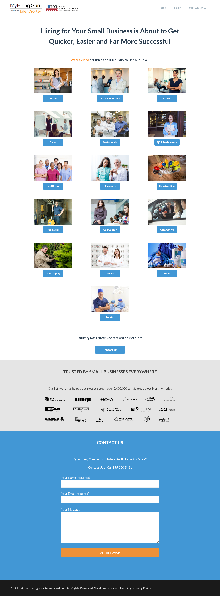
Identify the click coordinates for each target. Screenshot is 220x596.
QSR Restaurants (167, 142)
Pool (167, 273)
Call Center (110, 229)
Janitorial (53, 229)
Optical (110, 273)
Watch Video (80, 60)
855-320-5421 (198, 7)
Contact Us (110, 350)
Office (167, 98)
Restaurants (110, 142)
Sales (53, 142)
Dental (110, 317)
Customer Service (109, 98)
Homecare (110, 186)
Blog (163, 7)
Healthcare (53, 186)
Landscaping (53, 273)
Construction (167, 186)
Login (177, 7)
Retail (53, 98)
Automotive (167, 229)
